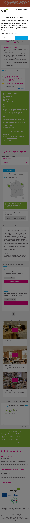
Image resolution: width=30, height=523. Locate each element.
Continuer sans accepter (22, 9)
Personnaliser (7, 38)
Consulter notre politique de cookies (9, 33)
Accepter (21, 38)
